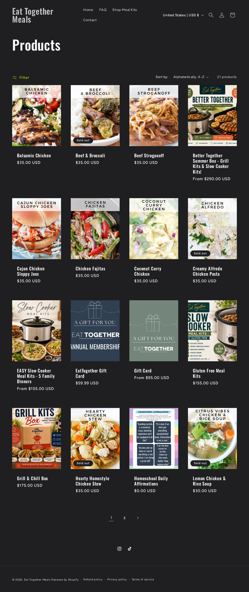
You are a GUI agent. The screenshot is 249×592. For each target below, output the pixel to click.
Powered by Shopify (65, 579)
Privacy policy (117, 579)
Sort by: (162, 77)
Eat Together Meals (37, 579)
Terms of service (143, 579)
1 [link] (111, 517)
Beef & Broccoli (90, 155)
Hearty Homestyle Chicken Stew (92, 481)
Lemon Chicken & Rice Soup (209, 481)
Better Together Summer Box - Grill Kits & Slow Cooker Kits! (211, 163)
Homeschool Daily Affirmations (151, 481)
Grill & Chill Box (32, 478)
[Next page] (137, 517)
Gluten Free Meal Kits (209, 373)
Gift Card (143, 370)
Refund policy (92, 579)
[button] (211, 15)
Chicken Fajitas (90, 268)
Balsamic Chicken (34, 155)
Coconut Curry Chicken (147, 271)
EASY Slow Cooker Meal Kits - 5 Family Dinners (36, 376)
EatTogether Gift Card (91, 373)
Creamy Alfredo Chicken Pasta (207, 271)
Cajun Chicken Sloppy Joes (31, 271)
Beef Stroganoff (149, 155)
